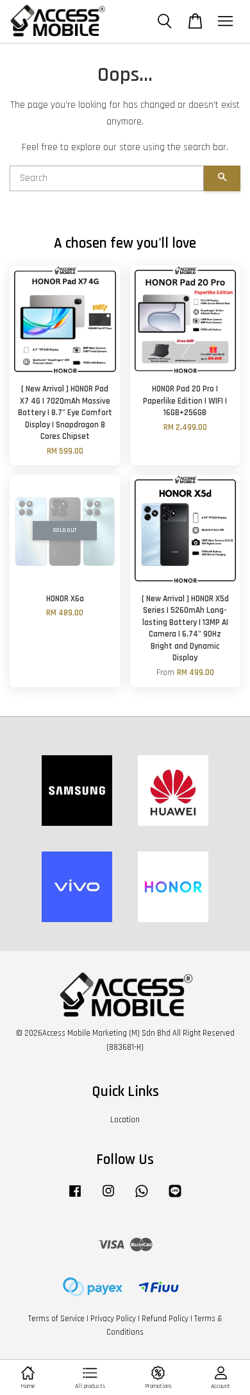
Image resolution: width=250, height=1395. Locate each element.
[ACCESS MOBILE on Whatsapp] (142, 1197)
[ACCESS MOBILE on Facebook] (75, 1197)
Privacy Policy (113, 1319)
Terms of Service (56, 1319)
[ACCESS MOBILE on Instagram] (108, 1197)
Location (125, 1120)
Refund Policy (165, 1319)
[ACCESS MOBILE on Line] (175, 1197)
